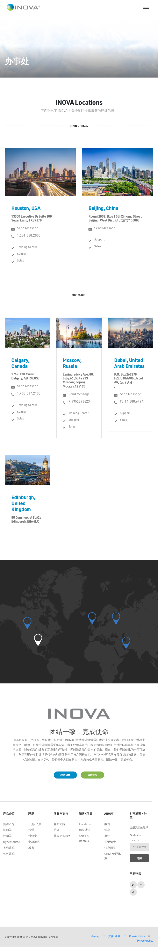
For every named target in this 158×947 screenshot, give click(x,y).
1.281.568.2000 (29, 235)
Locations (85, 824)
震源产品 (9, 824)
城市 (31, 848)
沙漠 (31, 830)
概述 (107, 824)
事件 (107, 836)
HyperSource (11, 842)
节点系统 (9, 854)
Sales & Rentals (84, 838)
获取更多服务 (62, 836)
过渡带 (32, 836)
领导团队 (110, 848)
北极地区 (34, 842)
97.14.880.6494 (131, 401)
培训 (56, 830)
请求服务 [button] (92, 774)
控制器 (7, 836)
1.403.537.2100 (29, 393)
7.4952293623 (79, 401)
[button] (38, 640)
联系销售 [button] (65, 774)
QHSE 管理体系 (112, 856)
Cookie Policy (137, 936)
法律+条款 (114, 936)
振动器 (7, 830)
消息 (107, 830)
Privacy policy (145, 940)
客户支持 (59, 824)
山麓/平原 (34, 824)
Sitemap (94, 936)
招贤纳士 (110, 842)
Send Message (27, 228)
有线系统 (9, 848)
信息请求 (85, 830)
